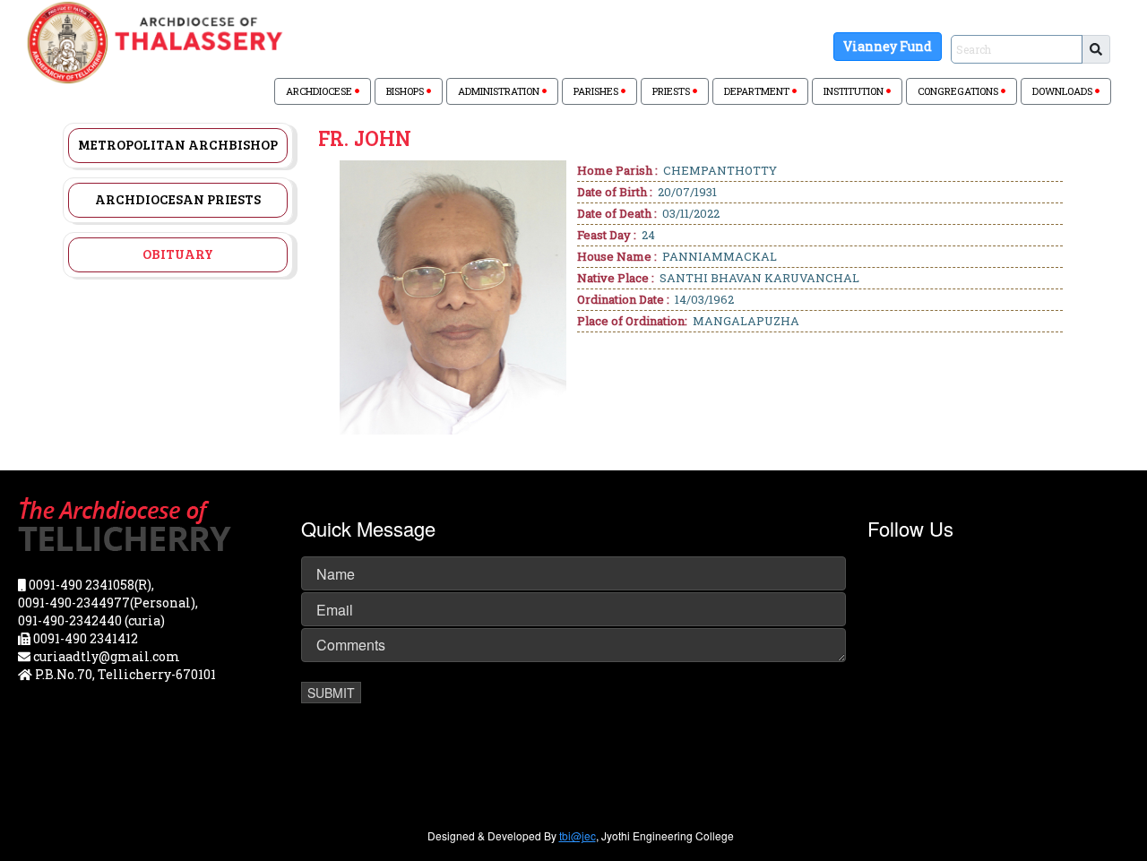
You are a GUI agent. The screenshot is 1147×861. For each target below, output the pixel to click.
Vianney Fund (887, 46)
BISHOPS (406, 91)
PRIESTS (672, 91)
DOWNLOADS (1063, 91)
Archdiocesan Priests (178, 199)
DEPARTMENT (758, 91)
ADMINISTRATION (500, 91)
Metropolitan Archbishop (178, 144)
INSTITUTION (855, 91)
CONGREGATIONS (959, 91)
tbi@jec (577, 835)
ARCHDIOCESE (320, 91)
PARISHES (597, 91)
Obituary (177, 254)
